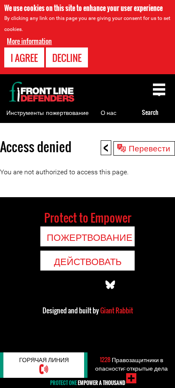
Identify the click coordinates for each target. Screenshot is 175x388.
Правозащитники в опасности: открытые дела (131, 363)
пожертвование (67, 112)
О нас (108, 112)
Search (150, 112)
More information (29, 41)
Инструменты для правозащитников (29, 123)
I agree (24, 57)
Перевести (149, 148)
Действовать (87, 261)
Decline (67, 57)
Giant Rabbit (116, 310)
